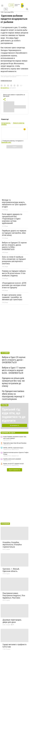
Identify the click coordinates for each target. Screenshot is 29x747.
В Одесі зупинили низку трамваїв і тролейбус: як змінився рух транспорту (12, 297)
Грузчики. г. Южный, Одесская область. (11, 570)
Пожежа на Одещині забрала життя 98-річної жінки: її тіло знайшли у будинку (14, 273)
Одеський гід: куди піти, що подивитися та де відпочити (13, 415)
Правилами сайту (6, 142)
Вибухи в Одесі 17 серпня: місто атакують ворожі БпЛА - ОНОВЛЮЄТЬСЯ (14, 370)
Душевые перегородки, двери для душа (12, 621)
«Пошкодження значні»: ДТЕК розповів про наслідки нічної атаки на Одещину (14, 285)
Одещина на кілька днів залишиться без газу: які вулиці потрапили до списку (13, 382)
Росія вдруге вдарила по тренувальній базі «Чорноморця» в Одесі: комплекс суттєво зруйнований (12, 218)
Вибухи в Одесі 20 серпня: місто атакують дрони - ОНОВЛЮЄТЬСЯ (14, 360)
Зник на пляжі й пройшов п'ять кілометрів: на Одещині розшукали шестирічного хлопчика (14, 260)
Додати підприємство (14, 470)
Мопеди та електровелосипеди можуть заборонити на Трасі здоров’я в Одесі (14, 203)
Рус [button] (6, 9)
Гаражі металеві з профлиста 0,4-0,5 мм (14, 645)
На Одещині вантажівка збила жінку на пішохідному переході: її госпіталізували (13, 395)
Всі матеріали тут (14, 425)
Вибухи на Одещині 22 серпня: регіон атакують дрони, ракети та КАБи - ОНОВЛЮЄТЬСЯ (14, 246)
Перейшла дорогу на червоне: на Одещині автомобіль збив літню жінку (14, 233)
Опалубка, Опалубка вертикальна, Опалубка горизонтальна (12, 544)
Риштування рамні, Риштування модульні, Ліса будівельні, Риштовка (14, 595)
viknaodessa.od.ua (6, 81)
